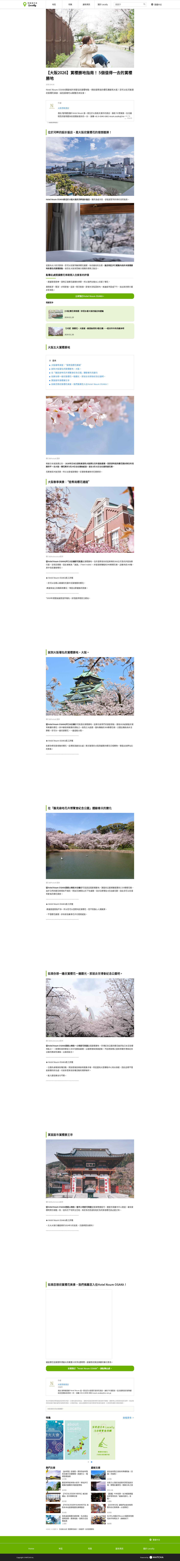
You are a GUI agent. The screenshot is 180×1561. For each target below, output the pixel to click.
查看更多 (127, 1417)
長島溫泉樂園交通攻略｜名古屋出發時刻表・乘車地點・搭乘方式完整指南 (75, 1518)
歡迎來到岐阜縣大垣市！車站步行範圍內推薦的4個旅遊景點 (75, 1483)
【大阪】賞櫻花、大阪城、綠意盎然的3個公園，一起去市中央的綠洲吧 (94, 328)
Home (31, 1548)
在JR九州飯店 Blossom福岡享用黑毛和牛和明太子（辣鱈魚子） (120, 1517)
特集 (90, 1548)
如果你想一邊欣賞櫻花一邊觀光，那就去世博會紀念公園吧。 (78, 376)
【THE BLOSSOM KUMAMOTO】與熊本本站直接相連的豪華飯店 (75, 1506)
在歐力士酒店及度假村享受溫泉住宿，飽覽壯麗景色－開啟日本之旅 (120, 1483)
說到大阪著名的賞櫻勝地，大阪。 (66, 368)
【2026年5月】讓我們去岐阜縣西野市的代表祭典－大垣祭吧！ (120, 1506)
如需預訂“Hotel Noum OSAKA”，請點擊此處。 (90, 1368)
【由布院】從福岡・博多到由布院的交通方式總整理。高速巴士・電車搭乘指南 (75, 1473)
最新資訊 (119, 1548)
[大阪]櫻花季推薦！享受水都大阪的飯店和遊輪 (84, 311)
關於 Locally (148, 1548)
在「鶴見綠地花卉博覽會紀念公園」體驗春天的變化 (74, 372)
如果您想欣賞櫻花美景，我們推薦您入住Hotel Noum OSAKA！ (80, 384)
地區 (61, 1548)
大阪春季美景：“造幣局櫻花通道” (67, 364)
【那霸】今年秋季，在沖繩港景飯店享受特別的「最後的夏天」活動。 (120, 1496)
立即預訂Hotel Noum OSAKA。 (90, 296)
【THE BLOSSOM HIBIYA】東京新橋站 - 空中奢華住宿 (75, 1494)
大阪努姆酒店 (63, 108)
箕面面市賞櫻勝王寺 (60, 380)
